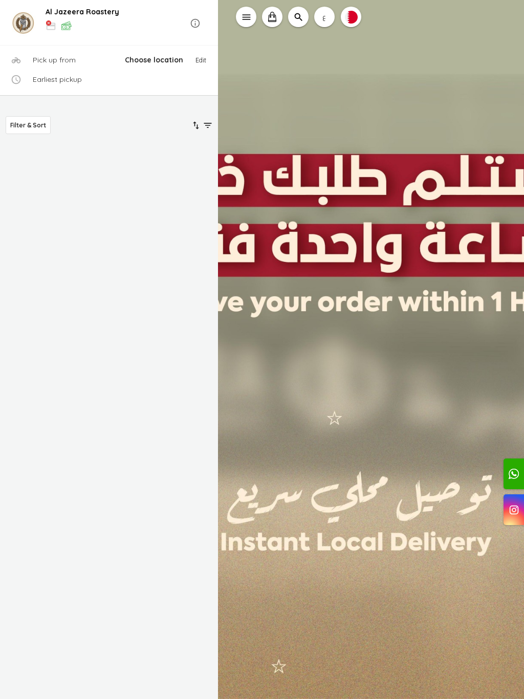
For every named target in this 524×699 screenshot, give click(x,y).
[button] (109, 23)
